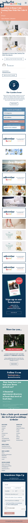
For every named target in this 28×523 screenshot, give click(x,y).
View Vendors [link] (14, 121)
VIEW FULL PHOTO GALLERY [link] (9, 75)
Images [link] (18, 429)
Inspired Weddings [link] (20, 428)
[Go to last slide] (2, 351)
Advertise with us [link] (5, 468)
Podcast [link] (3, 435)
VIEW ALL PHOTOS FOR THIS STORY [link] (14, 59)
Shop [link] (3, 436)
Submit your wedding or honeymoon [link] (6, 466)
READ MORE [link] (14, 103)
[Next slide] (26, 351)
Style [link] (17, 435)
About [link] (3, 452)
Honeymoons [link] (5, 433)
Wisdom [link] (12, 18)
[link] (2, 5)
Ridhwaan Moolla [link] (6, 72)
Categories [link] (18, 426)
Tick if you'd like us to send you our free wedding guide (14, 503)
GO (22, 127)
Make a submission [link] (6, 464)
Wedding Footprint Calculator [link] (6, 441)
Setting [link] (18, 436)
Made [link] (3, 429)
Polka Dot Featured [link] (14, 349)
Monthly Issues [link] (19, 440)
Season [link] (17, 438)
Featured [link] (4, 426)
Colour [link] (17, 431)
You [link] (2, 431)
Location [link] (18, 433)
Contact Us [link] (4, 457)
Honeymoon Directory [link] (7, 448)
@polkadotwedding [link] (14, 377)
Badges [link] (3, 470)
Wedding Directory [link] (6, 446)
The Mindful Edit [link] (5, 438)
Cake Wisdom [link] (5, 18)
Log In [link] (3, 459)
